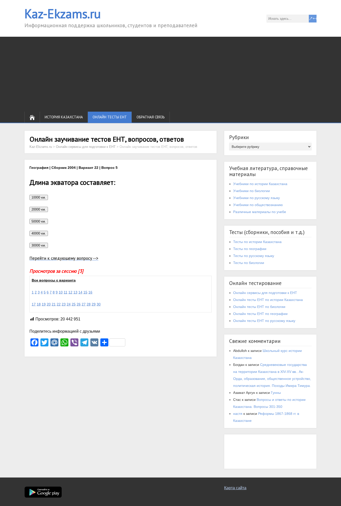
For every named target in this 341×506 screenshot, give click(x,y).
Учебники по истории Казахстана (260, 184)
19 (44, 304)
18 (39, 304)
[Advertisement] (170, 74)
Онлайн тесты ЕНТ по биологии (259, 307)
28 (89, 304)
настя (237, 414)
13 (75, 292)
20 (49, 304)
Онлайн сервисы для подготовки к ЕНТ (265, 293)
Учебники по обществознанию (258, 205)
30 (99, 304)
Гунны (276, 393)
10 (61, 292)
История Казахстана (64, 117)
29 (94, 304)
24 (69, 304)
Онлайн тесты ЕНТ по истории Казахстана (268, 300)
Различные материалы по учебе (259, 212)
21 (54, 304)
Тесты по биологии (248, 263)
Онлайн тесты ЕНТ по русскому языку (264, 321)
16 (90, 292)
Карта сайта (235, 488)
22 (59, 304)
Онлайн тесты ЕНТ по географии (260, 314)
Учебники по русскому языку (256, 198)
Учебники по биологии (251, 191)
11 (65, 292)
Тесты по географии (249, 249)
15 (85, 292)
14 (80, 292)
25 (74, 304)
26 (79, 304)
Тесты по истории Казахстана (257, 242)
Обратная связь (151, 117)
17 (34, 304)
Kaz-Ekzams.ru (62, 13)
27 (84, 304)
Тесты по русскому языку (253, 256)
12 (70, 292)
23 (64, 304)
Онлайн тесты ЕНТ (110, 117)
